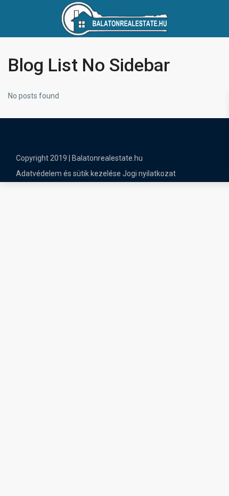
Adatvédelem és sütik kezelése (68, 173)
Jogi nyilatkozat (149, 173)
